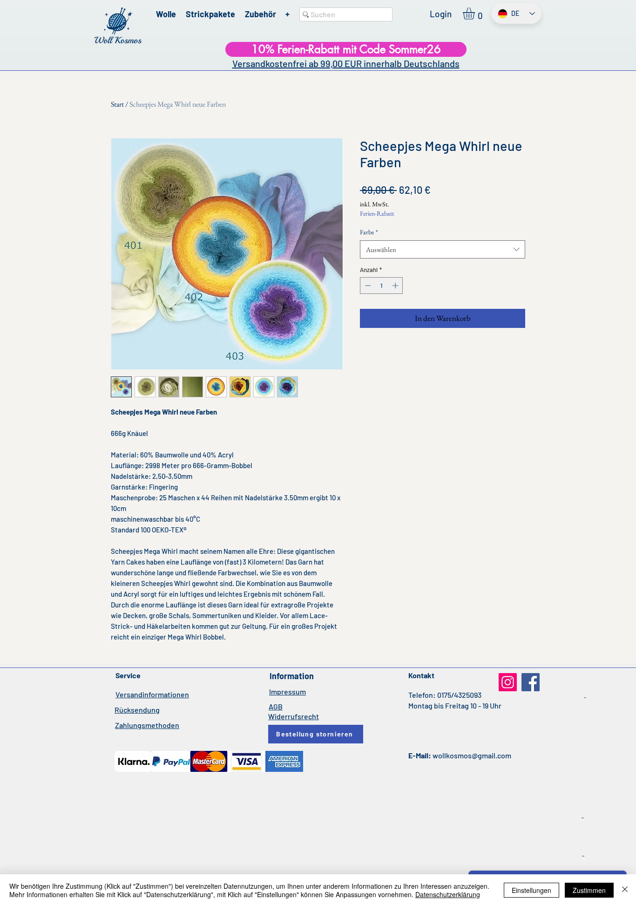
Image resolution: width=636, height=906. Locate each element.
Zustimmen (589, 890)
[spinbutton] (381, 285)
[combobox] (442, 249)
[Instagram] (508, 682)
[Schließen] (624, 890)
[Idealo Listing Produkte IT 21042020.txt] (585, 699)
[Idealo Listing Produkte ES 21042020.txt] (582, 819)
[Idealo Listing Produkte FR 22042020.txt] (583, 857)
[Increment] (396, 285)
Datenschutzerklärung (447, 894)
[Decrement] (366, 285)
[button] (476, 13)
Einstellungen (531, 890)
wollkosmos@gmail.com (472, 755)
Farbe (369, 232)
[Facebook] (530, 682)
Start (117, 104)
